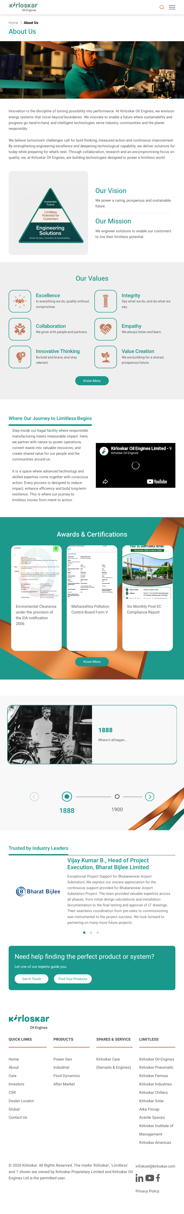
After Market (64, 1084)
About (14, 1067)
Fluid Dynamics (66, 1076)
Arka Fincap (149, 1109)
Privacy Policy (147, 1191)
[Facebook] (158, 1178)
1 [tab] (84, 932)
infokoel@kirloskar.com (155, 1166)
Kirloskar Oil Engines (156, 1059)
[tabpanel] (92, 891)
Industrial (61, 1067)
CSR (12, 1092)
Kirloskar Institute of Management (156, 1130)
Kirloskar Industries (155, 1084)
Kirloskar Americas (155, 1143)
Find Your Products (72, 978)
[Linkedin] (139, 1178)
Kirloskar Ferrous (153, 1076)
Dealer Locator (21, 1101)
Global (14, 1109)
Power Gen (62, 1059)
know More (91, 380)
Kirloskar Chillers (153, 1092)
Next (149, 796)
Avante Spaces (152, 1117)
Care (13, 1076)
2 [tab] (91, 932)
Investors (16, 1084)
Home (14, 1059)
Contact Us (18, 1117)
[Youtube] (149, 1177)
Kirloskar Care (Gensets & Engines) (113, 1064)
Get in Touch (31, 978)
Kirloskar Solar (151, 1101)
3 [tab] (98, 932)
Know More (91, 661)
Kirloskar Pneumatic (156, 1067)
